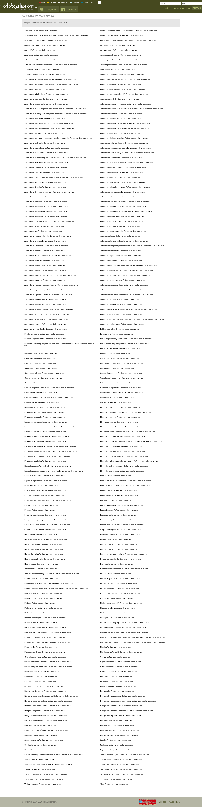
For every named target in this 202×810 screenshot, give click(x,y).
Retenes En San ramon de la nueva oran (40, 725)
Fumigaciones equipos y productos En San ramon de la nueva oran (50, 520)
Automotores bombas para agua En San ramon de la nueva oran (49, 128)
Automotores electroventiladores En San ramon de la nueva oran (125, 202)
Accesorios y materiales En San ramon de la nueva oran (121, 35)
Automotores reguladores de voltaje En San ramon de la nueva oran (126, 275)
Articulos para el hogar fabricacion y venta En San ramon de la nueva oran (128, 60)
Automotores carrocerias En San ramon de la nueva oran (46, 163)
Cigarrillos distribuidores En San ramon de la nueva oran (121, 378)
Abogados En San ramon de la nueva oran (40, 30)
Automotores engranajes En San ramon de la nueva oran (122, 216)
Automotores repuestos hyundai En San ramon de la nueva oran (49, 290)
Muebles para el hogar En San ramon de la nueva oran (45, 652)
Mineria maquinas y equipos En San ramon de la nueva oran (123, 627)
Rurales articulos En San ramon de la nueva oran (119, 735)
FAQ (178, 802)
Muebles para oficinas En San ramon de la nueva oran (121, 652)
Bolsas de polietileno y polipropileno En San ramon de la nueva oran (126, 339)
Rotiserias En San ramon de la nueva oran (40, 735)
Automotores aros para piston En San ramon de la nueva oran (124, 94)
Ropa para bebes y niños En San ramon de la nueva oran (46, 730)
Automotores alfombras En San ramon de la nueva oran (45, 89)
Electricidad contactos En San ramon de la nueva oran (45, 432)
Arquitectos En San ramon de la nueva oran (41, 55)
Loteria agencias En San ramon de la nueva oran (43, 598)
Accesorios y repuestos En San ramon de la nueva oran (45, 40)
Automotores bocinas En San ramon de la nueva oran (120, 119)
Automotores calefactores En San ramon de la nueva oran (46, 148)
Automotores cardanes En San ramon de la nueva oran (121, 158)
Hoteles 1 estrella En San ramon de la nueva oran (43, 544)
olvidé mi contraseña (172, 8)
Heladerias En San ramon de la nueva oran (40, 534)
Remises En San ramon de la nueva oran (116, 720)
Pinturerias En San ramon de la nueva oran (116, 676)
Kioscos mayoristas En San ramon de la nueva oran (120, 579)
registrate (186, 8)
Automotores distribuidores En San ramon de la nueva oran (122, 192)
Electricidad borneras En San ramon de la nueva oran (120, 417)
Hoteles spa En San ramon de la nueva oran (41, 564)
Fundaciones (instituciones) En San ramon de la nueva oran (47, 525)
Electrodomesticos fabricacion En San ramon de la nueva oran (48, 466)
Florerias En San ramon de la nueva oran (40, 510)
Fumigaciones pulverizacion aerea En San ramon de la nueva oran (125, 520)
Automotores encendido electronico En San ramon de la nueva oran (126, 211)
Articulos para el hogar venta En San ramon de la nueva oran (123, 65)
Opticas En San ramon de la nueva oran (115, 657)
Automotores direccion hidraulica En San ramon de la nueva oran (125, 187)
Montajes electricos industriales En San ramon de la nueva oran (124, 632)
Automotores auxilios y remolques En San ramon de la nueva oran (125, 104)
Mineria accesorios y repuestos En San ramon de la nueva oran (124, 623)
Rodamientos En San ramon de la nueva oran (117, 725)
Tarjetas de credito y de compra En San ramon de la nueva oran (124, 755)
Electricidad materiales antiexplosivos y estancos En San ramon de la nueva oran (131, 441)
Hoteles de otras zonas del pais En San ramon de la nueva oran (124, 554)
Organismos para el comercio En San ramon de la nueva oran (48, 667)
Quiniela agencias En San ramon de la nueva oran (43, 686)
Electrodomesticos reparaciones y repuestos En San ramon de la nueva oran (53, 471)
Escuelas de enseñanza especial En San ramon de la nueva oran (125, 486)
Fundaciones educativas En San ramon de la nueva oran (122, 525)
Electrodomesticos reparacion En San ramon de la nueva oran (124, 466)
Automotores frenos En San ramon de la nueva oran (44, 226)
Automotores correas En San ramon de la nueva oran (120, 177)
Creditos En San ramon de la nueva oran (115, 402)
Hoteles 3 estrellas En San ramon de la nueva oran (43, 549)
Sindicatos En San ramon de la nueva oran (116, 745)
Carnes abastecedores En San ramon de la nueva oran (121, 363)
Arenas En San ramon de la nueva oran (39, 50)
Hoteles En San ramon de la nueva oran (115, 539)
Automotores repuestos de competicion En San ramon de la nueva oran (51, 285)
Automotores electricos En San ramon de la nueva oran (45, 202)
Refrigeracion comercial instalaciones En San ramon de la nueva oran (51, 696)
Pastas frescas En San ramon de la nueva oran (118, 672)
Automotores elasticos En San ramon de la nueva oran (45, 197)
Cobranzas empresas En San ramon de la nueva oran (121, 383)
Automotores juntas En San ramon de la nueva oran (120, 236)
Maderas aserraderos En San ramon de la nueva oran (121, 603)
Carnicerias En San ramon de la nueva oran (41, 368)
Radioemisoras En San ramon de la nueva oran (118, 686)
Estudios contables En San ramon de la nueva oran (44, 495)
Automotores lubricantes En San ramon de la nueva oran (46, 246)
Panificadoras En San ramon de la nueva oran (41, 672)
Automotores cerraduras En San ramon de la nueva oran (46, 167)
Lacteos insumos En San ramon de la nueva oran (119, 583)
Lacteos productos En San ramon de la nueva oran (119, 588)
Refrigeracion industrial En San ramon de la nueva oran (45, 716)
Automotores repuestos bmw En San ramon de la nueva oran (123, 280)
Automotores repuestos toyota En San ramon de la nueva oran (48, 295)
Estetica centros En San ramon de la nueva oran (118, 490)
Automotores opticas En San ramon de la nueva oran (120, 256)
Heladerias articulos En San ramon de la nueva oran (120, 534)
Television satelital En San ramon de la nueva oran (119, 764)
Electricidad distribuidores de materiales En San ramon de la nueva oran (127, 432)
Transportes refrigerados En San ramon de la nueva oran (122, 774)
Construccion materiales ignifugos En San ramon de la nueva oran (49, 397)
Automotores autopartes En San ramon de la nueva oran (46, 104)
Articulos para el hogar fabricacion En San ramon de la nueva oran (49, 60)
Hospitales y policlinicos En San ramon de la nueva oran (45, 539)
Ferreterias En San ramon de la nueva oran (41, 505)
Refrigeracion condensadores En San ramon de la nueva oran (48, 701)
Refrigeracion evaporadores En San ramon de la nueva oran (47, 706)
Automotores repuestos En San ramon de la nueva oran (45, 280)
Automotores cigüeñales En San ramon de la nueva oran (121, 172)
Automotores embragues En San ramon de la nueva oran (46, 207)
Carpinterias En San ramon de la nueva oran (117, 368)
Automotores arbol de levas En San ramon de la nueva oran (47, 94)
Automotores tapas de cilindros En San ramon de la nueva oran (48, 309)
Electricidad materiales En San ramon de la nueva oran (45, 441)
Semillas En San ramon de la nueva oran (115, 740)
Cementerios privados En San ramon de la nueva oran (45, 373)
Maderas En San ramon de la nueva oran (40, 603)
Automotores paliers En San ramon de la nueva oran (44, 260)
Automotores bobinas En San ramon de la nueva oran (44, 119)
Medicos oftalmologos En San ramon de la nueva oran (45, 618)
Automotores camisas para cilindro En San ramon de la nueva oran (125, 148)
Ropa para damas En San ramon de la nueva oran (119, 730)
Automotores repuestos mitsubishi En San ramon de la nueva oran (125, 290)
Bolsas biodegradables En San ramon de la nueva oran (45, 339)
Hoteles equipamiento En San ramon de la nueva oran (44, 559)
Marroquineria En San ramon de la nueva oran (117, 608)
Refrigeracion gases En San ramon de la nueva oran (44, 711)
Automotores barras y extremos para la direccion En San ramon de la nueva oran (55, 114)
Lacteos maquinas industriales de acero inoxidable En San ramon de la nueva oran (56, 588)
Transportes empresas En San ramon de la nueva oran (45, 774)
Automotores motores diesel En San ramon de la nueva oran (47, 256)
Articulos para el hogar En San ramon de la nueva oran (121, 55)
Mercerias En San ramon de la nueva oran (40, 623)
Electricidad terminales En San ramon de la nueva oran (45, 461)
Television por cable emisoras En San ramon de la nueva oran (48, 764)
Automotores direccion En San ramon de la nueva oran (45, 187)
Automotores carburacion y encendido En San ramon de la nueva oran (127, 153)
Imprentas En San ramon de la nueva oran (116, 564)
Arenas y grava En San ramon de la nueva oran (118, 50)
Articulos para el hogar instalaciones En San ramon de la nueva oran (50, 65)
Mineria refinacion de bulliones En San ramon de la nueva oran (48, 632)
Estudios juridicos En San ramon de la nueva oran (119, 495)
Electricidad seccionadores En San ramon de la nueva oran (47, 456)
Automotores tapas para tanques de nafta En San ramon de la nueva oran (128, 309)
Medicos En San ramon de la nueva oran (40, 613)
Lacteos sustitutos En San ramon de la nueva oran (43, 593)
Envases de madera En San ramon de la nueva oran (44, 476)
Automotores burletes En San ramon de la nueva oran (44, 143)
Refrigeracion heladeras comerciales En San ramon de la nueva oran (126, 711)
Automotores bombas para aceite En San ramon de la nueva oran (125, 123)
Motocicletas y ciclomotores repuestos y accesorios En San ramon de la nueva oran (132, 642)
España (53, 2)
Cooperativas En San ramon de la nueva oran (41, 402)
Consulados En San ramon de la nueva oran (117, 397)
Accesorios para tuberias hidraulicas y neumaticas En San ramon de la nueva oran (56, 35)
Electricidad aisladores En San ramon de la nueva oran (121, 407)
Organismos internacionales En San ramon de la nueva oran (47, 662)
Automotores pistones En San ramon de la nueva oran (45, 270)
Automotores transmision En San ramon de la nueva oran (122, 314)
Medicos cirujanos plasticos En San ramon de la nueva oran (123, 613)
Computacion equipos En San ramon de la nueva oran (120, 388)
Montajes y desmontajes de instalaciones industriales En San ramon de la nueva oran (132, 637)
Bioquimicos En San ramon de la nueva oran (117, 334)
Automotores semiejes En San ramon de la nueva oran (45, 304)
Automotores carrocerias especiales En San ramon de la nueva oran (126, 163)
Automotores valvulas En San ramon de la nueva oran (45, 324)
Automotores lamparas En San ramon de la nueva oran (45, 241)
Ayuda (171, 802)
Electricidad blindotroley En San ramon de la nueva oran (45, 417)
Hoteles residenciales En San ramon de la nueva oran (120, 559)
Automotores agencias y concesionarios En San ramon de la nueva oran (52, 84)
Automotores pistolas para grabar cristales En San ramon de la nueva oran (128, 265)
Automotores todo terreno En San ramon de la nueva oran (46, 314)
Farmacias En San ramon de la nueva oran (116, 500)
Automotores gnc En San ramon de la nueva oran (43, 231)
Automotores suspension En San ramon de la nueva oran (122, 304)
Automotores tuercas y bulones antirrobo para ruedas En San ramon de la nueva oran (133, 319)
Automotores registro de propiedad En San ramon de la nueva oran (50, 275)
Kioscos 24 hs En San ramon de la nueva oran (42, 579)
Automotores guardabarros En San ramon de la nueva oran (123, 231)
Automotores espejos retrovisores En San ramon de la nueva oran (49, 221)
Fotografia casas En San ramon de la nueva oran (119, 510)
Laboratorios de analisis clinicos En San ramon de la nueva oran (48, 583)
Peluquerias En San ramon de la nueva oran (41, 676)
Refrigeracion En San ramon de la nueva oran (117, 691)
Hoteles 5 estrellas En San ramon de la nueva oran (43, 554)
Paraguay (64, 2)
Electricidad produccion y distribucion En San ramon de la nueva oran (50, 451)
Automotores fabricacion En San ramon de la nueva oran (121, 221)
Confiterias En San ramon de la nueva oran (40, 393)
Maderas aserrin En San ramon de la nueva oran (43, 608)
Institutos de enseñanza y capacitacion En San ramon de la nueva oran (51, 574)
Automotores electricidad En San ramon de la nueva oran (122, 197)
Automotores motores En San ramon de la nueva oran (120, 251)
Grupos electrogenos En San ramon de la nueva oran (120, 530)
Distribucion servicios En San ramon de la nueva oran (44, 407)
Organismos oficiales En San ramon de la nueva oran (120, 662)
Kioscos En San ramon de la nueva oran (115, 574)
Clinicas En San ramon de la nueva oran (39, 383)
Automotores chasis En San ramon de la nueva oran (44, 172)
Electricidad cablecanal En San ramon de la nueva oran (45, 422)
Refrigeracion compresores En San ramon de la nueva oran (123, 696)
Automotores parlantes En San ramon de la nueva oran (121, 260)
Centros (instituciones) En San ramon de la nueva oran (121, 373)
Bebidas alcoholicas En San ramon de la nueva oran (120, 329)
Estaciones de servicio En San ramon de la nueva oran (45, 490)
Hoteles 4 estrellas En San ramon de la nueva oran (119, 549)
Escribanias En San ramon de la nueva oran (41, 486)
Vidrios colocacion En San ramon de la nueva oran (43, 784)
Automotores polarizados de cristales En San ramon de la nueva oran (126, 270)
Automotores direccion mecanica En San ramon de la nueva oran (49, 192)
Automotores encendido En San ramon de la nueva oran (45, 211)
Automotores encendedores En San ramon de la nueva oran (123, 207)
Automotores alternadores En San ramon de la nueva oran (122, 89)
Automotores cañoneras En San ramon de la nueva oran (46, 153)
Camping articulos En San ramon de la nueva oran (119, 358)
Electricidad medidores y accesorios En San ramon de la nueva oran (50, 446)
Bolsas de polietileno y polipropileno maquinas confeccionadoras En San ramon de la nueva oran (59, 344)
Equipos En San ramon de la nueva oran (115, 476)
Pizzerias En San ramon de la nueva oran (40, 681)
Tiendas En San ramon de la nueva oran (39, 769)
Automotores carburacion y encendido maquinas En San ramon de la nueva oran (55, 158)
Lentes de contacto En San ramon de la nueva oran (120, 593)
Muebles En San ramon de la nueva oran (115, 647)
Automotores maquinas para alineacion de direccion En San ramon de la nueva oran (132, 246)
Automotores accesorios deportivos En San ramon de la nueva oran (50, 79)
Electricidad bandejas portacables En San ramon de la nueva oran (125, 412)
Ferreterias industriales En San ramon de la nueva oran (121, 505)
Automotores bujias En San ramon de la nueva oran (120, 133)
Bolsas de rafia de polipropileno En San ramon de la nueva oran (124, 344)
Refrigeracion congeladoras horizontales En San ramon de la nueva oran (128, 701)
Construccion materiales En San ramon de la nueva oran (121, 393)
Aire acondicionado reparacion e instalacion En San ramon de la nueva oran (129, 40)
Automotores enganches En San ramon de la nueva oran (46, 216)
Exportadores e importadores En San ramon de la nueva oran (47, 500)
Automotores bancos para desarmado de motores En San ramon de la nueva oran (131, 109)
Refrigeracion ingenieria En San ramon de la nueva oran (121, 716)
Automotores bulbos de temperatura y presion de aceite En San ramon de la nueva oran (58, 138)
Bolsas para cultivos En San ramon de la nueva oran (120, 349)
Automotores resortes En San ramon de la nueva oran (45, 300)
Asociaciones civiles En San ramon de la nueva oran (44, 74)
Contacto (163, 802)
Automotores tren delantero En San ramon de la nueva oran (47, 319)
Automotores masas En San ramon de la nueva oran (44, 251)
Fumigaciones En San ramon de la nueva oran (118, 515)
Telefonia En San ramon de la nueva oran (40, 760)
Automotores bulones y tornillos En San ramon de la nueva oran (124, 138)
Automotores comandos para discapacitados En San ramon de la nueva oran (53, 177)
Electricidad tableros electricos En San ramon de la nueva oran (124, 456)
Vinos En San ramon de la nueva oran (114, 784)
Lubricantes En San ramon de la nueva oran (117, 598)
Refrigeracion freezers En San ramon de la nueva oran (121, 706)
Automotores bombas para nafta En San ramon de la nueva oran (124, 128)
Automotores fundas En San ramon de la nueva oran (120, 226)
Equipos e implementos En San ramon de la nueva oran (45, 481)
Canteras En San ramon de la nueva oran (40, 363)
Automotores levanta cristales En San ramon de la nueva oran (124, 241)
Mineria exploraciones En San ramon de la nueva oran (45, 627)
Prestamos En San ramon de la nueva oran (116, 681)
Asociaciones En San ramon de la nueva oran (117, 70)
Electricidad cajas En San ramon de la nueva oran (119, 422)
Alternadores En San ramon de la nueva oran (117, 45)
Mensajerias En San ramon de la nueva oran (117, 618)
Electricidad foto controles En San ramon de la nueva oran (46, 437)
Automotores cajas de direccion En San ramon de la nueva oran (124, 143)
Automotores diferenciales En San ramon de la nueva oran (122, 182)
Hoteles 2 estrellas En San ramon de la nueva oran (119, 544)
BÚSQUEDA (51, 9)
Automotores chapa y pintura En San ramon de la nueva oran (123, 167)
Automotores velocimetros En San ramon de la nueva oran (122, 324)
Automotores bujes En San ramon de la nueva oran (43, 133)
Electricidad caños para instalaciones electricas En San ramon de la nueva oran (54, 427)
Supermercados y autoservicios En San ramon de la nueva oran (124, 750)
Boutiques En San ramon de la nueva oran (40, 353)
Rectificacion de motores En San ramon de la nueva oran (46, 691)
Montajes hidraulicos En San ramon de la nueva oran (44, 637)
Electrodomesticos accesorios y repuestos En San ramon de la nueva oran (129, 461)
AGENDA (71, 9)
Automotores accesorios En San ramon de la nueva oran (122, 74)
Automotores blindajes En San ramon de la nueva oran (121, 114)
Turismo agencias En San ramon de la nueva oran (43, 779)
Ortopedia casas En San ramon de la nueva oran (119, 667)
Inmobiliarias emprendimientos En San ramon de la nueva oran (124, 569)
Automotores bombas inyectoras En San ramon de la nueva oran (49, 123)
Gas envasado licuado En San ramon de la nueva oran (45, 530)
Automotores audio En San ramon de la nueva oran (119, 99)
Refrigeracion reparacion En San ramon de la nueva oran (46, 720)
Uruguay (76, 2)
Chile (43, 2)
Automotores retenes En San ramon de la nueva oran (120, 300)
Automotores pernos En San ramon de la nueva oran (44, 265)
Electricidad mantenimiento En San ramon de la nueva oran (122, 437)
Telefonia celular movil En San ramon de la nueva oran (121, 760)
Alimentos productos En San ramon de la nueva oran (44, 45)
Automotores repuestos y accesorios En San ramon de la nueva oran (126, 295)
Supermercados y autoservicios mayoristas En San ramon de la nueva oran (53, 755)
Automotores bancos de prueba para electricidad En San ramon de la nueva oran (55, 109)
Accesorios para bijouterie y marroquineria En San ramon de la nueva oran (128, 30)
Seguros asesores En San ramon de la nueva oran (43, 740)
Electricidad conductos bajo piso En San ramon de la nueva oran (124, 427)
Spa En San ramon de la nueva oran (38, 750)
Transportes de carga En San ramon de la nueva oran (121, 769)
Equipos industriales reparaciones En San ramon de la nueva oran (125, 481)
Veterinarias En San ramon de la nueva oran (117, 779)
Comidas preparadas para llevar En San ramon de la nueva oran (49, 388)
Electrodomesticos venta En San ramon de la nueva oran (122, 471)
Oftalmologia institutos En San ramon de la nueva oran (45, 657)
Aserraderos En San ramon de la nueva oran (41, 70)
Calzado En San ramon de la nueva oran (39, 358)
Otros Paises (88, 2)
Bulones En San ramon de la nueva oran (115, 353)
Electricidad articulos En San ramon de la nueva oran (44, 412)
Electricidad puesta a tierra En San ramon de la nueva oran (122, 451)
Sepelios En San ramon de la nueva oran (40, 745)
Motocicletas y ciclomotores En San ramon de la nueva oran (47, 642)
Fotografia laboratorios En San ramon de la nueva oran (45, 515)
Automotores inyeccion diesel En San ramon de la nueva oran (47, 236)
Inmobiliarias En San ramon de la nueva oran (41, 569)
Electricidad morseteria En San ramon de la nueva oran (121, 446)
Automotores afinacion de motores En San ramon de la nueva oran (125, 79)
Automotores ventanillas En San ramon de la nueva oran (45, 329)
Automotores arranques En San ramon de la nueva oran (45, 99)
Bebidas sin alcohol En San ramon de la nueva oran (44, 334)
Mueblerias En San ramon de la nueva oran (40, 647)
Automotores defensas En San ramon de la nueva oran (45, 182)
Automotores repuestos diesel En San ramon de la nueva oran (124, 285)
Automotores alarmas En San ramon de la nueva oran (120, 84)
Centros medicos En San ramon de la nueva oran (43, 378)
